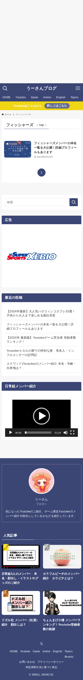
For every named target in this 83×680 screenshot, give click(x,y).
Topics (69, 651)
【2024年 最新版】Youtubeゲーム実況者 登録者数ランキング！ (41, 340)
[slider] (38, 432)
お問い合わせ (27, 661)
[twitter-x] (41, 644)
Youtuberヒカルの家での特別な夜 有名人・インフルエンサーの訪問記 (40, 353)
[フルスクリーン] (72, 432)
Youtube (25, 651)
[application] (41, 416)
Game (36, 651)
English (57, 651)
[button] (41, 416)
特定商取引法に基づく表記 (41, 667)
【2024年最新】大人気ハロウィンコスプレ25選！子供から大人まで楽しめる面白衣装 (41, 313)
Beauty (69, 656)
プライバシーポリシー (50, 661)
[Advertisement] (41, 41)
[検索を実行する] (73, 202)
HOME (14, 651)
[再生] (11, 432)
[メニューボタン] (78, 88)
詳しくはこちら (57, 105)
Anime (46, 651)
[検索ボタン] (5, 88)
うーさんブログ (41, 88)
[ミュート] (65, 432)
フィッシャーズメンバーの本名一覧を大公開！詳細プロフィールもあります (40, 326)
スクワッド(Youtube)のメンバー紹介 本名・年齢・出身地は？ (41, 366)
